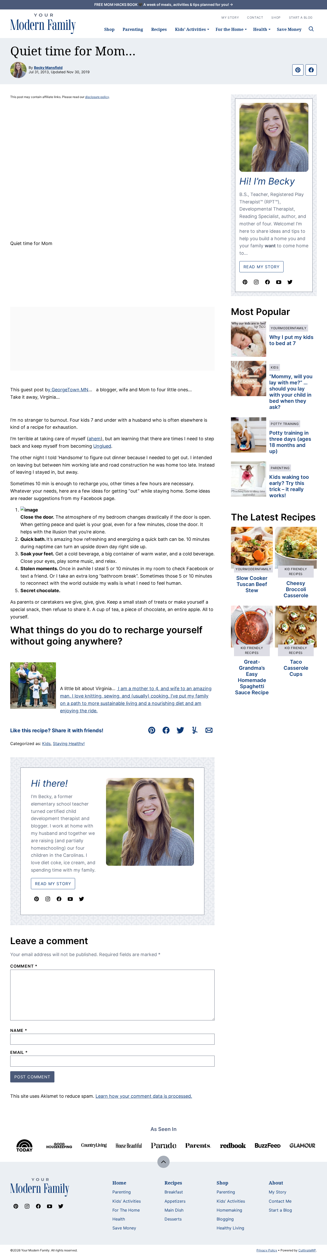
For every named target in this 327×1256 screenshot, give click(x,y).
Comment (24, 966)
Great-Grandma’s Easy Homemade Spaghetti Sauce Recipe (252, 677)
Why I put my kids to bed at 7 (291, 340)
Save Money (289, 29)
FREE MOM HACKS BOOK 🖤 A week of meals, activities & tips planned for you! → (163, 4)
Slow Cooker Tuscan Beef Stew (251, 584)
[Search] (311, 28)
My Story (230, 17)
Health (260, 29)
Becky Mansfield (48, 67)
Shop (109, 29)
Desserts (173, 1219)
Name (18, 1030)
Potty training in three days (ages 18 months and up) (290, 442)
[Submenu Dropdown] (208, 29)
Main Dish (174, 1210)
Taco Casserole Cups (296, 668)
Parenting (133, 29)
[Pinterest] (36, 899)
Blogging (225, 1219)
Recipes (159, 29)
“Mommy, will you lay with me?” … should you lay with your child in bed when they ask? (290, 391)
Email (19, 1052)
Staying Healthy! (69, 743)
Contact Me (280, 1201)
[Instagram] (47, 899)
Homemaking (229, 1210)
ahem (95, 438)
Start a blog (301, 17)
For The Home (126, 1210)
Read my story (261, 266)
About (276, 1183)
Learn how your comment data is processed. (144, 1096)
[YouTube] (70, 899)
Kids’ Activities (190, 29)
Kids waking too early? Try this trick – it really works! (289, 486)
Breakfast (174, 1191)
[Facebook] (59, 899)
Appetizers (175, 1201)
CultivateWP (307, 1250)
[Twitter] (81, 899)
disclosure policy (97, 97)
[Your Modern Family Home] (43, 24)
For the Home (229, 29)
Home (119, 1183)
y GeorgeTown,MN (68, 389)
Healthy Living (230, 1227)
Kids (46, 743)
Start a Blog (280, 1210)
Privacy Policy (266, 1250)
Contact (255, 17)
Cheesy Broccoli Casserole (296, 589)
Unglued (102, 446)
